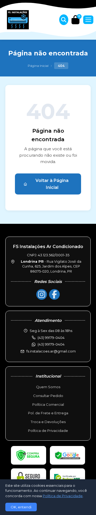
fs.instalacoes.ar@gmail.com (51, 351)
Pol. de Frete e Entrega (48, 413)
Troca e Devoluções (48, 422)
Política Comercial (48, 404)
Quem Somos (48, 387)
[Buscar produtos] (63, 19)
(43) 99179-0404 (51, 344)
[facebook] (54, 294)
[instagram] (41, 294)
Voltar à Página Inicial (52, 184)
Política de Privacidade (48, 430)
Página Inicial (38, 66)
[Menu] (88, 19)
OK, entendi (21, 507)
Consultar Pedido (48, 396)
